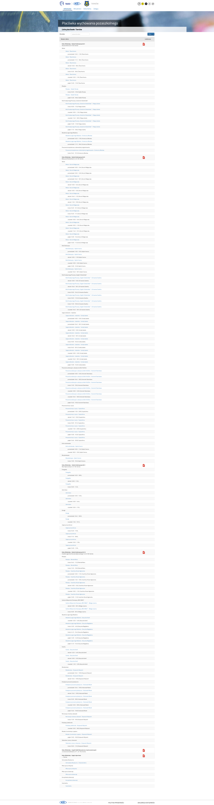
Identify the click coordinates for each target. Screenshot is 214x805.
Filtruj (150, 34)
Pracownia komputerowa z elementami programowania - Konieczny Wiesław (85, 150)
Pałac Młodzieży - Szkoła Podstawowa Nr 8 (73, 157)
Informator (67, 9)
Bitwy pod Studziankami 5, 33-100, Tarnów (72, 159)
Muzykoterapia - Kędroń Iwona (73, 458)
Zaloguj (95, 9)
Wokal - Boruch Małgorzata (72, 164)
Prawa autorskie (72, 802)
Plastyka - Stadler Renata (72, 89)
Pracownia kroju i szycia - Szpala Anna (75, 408)
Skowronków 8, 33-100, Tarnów (70, 45)
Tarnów (94, 3)
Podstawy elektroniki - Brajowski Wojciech (76, 725)
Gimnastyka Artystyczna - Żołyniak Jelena (76, 763)
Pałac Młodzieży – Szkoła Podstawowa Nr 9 (73, 465)
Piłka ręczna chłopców (71, 768)
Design (67, 513)
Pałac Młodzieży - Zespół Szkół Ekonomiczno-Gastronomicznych (79, 750)
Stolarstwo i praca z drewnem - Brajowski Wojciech (78, 743)
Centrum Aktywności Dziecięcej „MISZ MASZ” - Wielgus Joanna (81, 603)
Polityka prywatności (116, 803)
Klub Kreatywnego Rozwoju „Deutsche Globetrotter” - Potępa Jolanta (83, 103)
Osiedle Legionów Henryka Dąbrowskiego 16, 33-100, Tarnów (77, 554)
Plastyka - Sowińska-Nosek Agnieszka (75, 571)
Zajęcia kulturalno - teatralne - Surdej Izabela (77, 315)
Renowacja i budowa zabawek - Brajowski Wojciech (79, 716)
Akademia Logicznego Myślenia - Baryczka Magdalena (79, 623)
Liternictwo (68, 493)
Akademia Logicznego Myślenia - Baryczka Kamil (78, 617)
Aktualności (77, 9)
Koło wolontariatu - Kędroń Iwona (74, 446)
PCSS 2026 (79, 802)
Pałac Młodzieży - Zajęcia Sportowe (71, 755)
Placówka (62, 34)
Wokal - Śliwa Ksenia (71, 51)
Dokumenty (87, 9)
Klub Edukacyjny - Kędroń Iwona (74, 248)
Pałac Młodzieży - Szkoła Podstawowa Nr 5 (73, 44)
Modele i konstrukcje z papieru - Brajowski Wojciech (79, 734)
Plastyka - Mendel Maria (72, 559)
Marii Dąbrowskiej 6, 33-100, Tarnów (71, 467)
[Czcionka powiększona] (153, 4)
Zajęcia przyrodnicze (71, 528)
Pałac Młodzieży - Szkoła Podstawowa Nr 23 (74, 552)
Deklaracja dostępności (146, 803)
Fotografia (68, 472)
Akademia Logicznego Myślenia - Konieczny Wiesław (79, 135)
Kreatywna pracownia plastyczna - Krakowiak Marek (79, 685)
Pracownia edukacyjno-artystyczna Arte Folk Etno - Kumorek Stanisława (84, 371)
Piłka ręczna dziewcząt (71, 774)
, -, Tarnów (64, 757)
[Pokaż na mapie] (143, 44)
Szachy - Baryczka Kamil (72, 649)
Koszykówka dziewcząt (71, 780)
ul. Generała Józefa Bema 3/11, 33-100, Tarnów (74, 752)
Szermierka (68, 786)
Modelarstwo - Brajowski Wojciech (74, 670)
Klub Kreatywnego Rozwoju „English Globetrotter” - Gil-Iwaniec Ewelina (83, 278)
